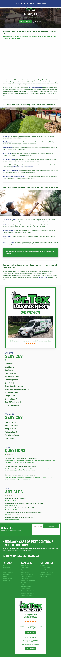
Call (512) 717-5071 (25, 21)
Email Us (31, 3)
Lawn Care (26, 562)
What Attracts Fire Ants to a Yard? (15, 498)
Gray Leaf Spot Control (13, 399)
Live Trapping (9, 438)
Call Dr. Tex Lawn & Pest (30, 289)
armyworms (29, 167)
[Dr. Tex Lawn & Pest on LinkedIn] (33, 637)
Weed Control (7, 142)
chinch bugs (19, 167)
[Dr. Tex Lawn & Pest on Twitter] (28, 637)
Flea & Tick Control (8, 242)
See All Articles (11, 495)
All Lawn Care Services (13, 360)
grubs (14, 167)
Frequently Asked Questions (10, 570)
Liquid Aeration (7, 148)
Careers (5, 576)
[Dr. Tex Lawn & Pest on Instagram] (30, 637)
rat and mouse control (48, 251)
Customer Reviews (8, 572)
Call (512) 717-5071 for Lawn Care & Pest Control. (21, 556)
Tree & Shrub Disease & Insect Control (14, 176)
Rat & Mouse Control (12, 435)
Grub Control (9, 383)
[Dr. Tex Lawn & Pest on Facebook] (25, 637)
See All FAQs (10, 454)
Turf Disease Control (9, 159)
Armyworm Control (11, 392)
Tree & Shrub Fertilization (10, 171)
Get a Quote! (38, 21)
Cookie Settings (30, 648)
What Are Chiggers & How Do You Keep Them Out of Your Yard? (24, 503)
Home (4, 566)
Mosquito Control (8, 231)
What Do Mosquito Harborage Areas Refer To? (19, 517)
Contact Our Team (7, 579)
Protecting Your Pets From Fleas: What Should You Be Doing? (23, 512)
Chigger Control (7, 236)
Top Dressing (7, 153)
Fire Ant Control (7, 225)
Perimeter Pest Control (10, 219)
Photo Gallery (6, 574)
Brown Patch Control (12, 405)
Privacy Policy (6, 581)
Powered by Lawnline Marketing (30, 645)
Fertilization (6, 136)
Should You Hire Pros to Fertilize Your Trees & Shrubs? (21, 508)
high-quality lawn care (35, 88)
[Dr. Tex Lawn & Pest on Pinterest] (35, 637)
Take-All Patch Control (13, 402)
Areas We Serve (7, 568)
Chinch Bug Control (11, 380)
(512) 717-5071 (43, 277)
